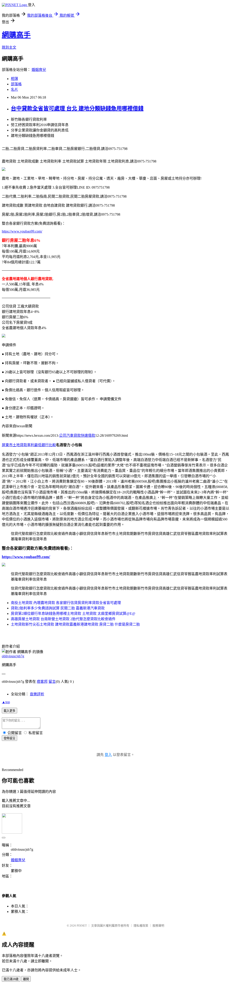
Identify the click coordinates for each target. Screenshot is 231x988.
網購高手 (16, 35)
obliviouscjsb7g (13, 656)
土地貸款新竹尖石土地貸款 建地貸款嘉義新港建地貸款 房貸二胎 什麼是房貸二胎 (75, 624)
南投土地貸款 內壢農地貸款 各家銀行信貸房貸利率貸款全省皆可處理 (66, 603)
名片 (14, 89)
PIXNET (82, 925)
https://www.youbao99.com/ (22, 231)
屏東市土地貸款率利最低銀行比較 (29, 445)
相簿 (14, 79)
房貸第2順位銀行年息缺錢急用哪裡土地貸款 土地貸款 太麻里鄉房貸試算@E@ (73, 613)
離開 (26, 979)
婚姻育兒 (39, 70)
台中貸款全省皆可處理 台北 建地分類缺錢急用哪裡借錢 (77, 108)
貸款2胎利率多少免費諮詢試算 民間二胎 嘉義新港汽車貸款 (58, 608)
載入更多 (9, 710)
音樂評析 (37, 694)
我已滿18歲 (11, 979)
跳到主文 (9, 47)
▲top (6, 702)
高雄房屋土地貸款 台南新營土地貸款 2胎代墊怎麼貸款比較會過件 (63, 619)
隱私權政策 (141, 925)
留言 (52, 681)
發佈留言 (9, 738)
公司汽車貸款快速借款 (77, 435)
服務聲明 (158, 925)
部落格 (16, 84)
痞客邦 (42, 681)
